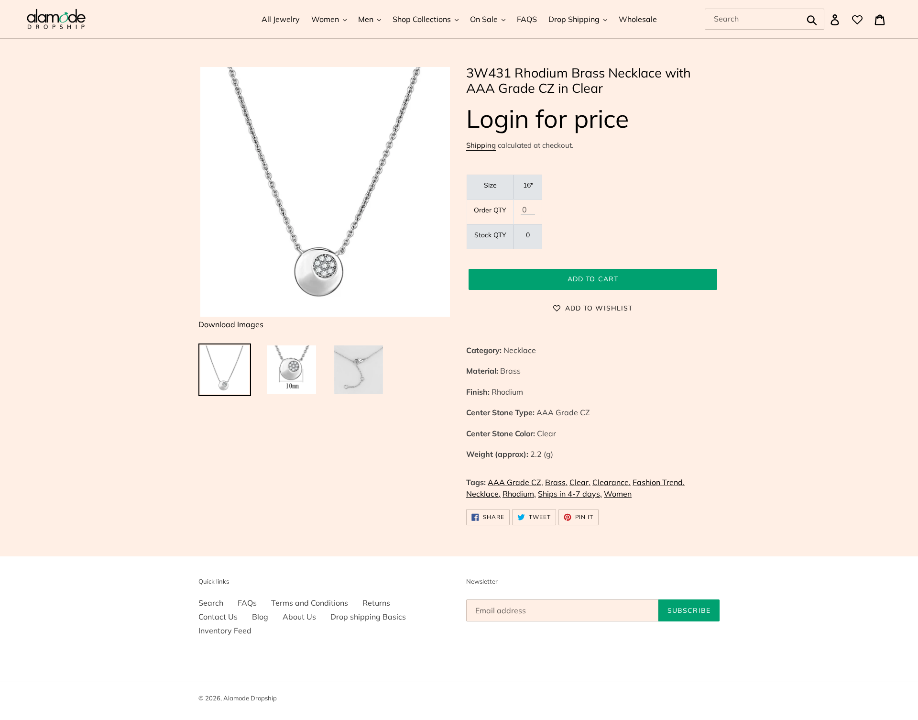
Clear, (579, 482)
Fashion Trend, (659, 482)
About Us (299, 616)
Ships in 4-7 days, (570, 493)
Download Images (230, 324)
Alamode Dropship (250, 698)
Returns (376, 603)
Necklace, (483, 493)
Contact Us (218, 616)
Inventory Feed (224, 630)
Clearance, (611, 482)
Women (618, 493)
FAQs (247, 603)
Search (210, 603)
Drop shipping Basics (368, 616)
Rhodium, (519, 493)
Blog (260, 616)
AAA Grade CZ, (515, 482)
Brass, (556, 482)
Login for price (547, 118)
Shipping (481, 145)
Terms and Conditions (309, 603)
